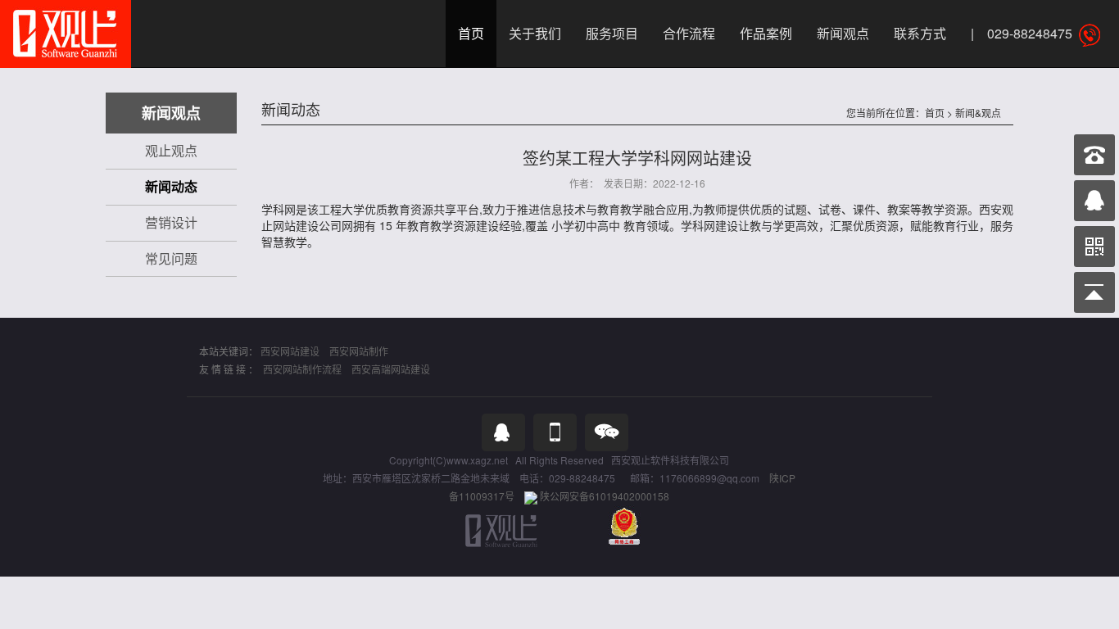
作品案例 (766, 33)
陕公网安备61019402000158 (604, 496)
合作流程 (689, 33)
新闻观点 (843, 33)
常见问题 (171, 258)
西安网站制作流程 (302, 369)
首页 (471, 33)
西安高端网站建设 (390, 369)
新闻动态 (171, 186)
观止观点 (171, 150)
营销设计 (171, 222)
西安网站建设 (289, 351)
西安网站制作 (358, 351)
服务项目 (612, 33)
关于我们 (535, 33)
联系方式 (920, 33)
